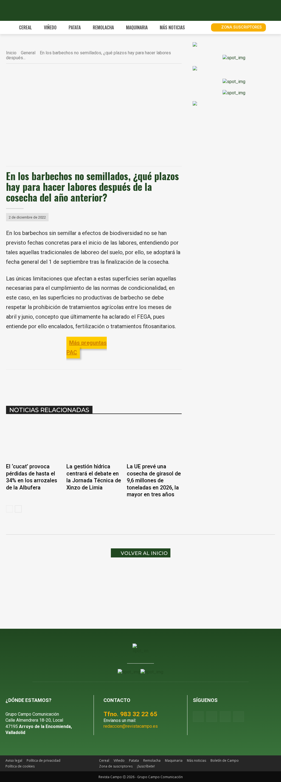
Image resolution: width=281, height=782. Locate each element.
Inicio (11, 52)
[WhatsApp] (85, 383)
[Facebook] (60, 383)
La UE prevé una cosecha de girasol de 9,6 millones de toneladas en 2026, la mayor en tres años (154, 480)
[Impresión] (123, 383)
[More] (136, 383)
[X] (73, 383)
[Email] (110, 383)
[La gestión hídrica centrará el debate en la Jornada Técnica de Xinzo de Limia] (93, 440)
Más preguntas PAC (86, 347)
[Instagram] (211, 716)
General (28, 52)
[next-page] (18, 508)
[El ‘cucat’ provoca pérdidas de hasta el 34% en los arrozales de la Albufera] (33, 440)
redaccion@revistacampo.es (130, 726)
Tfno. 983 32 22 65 (130, 714)
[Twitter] (238, 716)
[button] (200, 27)
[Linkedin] (98, 383)
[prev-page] (9, 508)
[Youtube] (225, 716)
